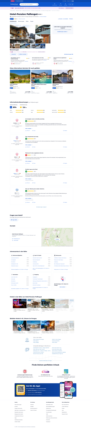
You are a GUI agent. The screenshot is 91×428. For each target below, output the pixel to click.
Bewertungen (21, 21)
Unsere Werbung (65, 406)
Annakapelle (13, 259)
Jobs (63, 410)
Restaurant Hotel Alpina (58, 259)
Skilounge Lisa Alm (14, 283)
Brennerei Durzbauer (36, 285)
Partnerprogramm (33, 408)
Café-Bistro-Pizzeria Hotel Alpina (60, 257)
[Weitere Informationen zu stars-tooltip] (41, 14)
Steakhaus (56, 261)
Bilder (27, 21)
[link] (55, 4)
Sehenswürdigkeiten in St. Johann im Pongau (19, 269)
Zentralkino (13, 281)
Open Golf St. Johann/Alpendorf (38, 265)
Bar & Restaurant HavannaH (59, 263)
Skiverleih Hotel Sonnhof (37, 257)
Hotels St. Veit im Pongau (56, 339)
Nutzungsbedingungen (50, 406)
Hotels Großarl (54, 342)
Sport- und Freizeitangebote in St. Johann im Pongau (41, 269)
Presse (63, 408)
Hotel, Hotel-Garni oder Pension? (39, 349)
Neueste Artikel (65, 414)
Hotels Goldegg (36, 342)
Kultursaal (13, 279)
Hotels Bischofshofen (55, 340)
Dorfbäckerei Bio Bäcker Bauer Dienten (61, 265)
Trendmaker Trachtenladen (38, 279)
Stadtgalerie (35, 277)
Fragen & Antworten (18, 408)
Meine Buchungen (18, 404)
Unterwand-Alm (36, 263)
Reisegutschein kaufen (19, 414)
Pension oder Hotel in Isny (56, 347)
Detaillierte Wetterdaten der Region (45, 360)
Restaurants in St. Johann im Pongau (61, 269)
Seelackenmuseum (14, 265)
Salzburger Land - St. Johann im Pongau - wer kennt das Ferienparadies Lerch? (42, 350)
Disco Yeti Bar (13, 285)
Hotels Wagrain (36, 340)
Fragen (31, 21)
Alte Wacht (13, 261)
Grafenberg (35, 261)
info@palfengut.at (16, 238)
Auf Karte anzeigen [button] (42, 16)
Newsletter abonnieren (19, 412)
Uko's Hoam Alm (14, 277)
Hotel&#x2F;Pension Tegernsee (57, 353)
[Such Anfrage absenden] (37, 4)
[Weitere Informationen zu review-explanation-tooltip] (24, 18)
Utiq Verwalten (49, 412)
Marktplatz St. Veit (14, 263)
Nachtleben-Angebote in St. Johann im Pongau (20, 288)
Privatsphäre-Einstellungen (51, 410)
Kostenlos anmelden (41, 51)
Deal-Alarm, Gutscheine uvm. (20, 410)
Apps (15, 417)
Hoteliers (32, 404)
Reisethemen (64, 412)
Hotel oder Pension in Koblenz (38, 352)
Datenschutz (48, 408)
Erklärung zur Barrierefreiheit (51, 417)
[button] (22, 34)
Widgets (32, 406)
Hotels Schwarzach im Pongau (38, 339)
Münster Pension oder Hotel (38, 353)
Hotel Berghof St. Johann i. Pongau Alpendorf (41, 347)
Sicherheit (48, 419)
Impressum (48, 421)
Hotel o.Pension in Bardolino (57, 350)
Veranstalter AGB (49, 404)
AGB (47, 414)
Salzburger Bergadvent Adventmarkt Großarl (40, 281)
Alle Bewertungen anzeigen (41, 206)
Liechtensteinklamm (15, 257)
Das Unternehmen (65, 404)
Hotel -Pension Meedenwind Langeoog (59, 352)
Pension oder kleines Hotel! (57, 349)
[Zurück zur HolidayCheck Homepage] (14, 4)
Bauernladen (35, 283)
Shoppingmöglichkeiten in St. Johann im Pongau (40, 288)
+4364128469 (16, 240)
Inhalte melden (17, 421)
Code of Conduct (33, 410)
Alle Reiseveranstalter (19, 419)
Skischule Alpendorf (36, 259)
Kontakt (16, 406)
